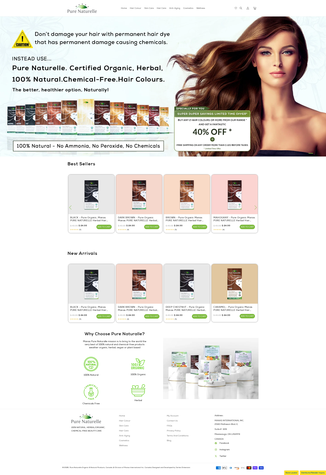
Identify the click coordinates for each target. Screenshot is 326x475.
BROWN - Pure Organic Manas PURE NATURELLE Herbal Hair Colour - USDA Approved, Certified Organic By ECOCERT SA (186, 219)
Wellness (123, 445)
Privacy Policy (174, 430)
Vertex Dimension (183, 467)
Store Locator (291, 473)
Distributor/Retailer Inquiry (313, 473)
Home (122, 415)
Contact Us (172, 420)
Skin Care (123, 425)
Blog (169, 440)
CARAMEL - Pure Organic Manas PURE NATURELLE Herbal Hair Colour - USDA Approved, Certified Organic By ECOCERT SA (234, 309)
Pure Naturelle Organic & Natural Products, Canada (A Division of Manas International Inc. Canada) (111, 467)
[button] (241, 8)
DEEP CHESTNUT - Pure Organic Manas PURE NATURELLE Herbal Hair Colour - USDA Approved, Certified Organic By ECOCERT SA (186, 309)
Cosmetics (124, 440)
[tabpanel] (163, 86)
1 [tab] (311, 153)
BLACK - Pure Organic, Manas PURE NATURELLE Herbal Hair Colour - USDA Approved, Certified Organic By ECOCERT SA (90, 219)
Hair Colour (124, 420)
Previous (70, 207)
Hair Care (123, 430)
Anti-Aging (124, 435)
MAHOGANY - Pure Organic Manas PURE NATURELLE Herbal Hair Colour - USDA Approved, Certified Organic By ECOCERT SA (234, 219)
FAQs (169, 425)
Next (256, 207)
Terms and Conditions (177, 435)
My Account (172, 415)
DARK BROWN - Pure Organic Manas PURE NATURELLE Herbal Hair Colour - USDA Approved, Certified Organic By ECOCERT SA (138, 219)
